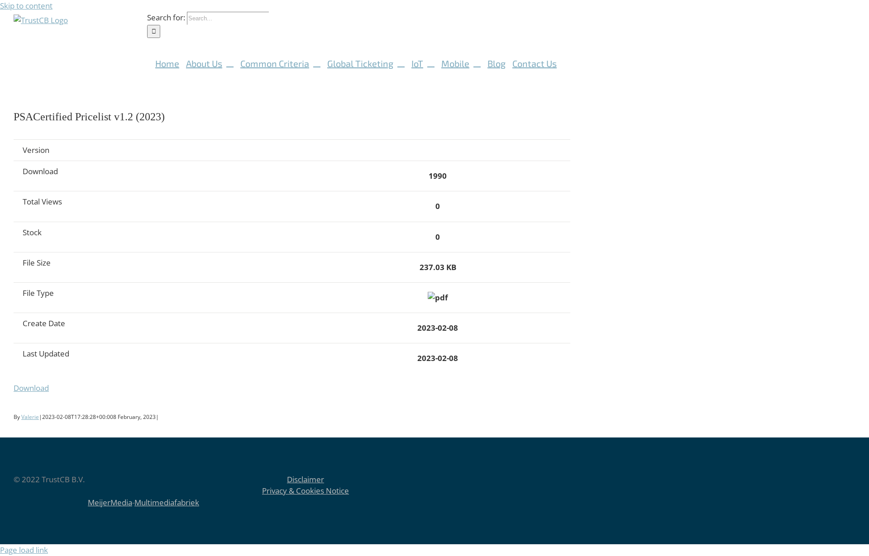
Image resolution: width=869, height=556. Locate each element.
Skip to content (26, 5)
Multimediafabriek (166, 502)
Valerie (30, 417)
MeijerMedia (110, 502)
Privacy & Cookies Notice (305, 490)
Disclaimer (305, 479)
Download (31, 388)
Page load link (24, 550)
